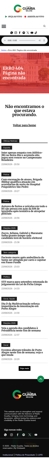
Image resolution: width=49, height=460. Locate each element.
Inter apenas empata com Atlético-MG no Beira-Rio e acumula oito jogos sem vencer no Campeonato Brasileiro (22, 156)
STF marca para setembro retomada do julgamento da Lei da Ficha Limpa (24, 283)
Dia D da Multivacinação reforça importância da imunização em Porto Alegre (20, 306)
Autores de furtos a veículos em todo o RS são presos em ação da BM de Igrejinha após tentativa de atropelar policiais (24, 210)
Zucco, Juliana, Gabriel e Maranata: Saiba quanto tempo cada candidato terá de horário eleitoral (22, 235)
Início (3, 50)
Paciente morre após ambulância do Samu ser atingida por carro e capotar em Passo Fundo (23, 260)
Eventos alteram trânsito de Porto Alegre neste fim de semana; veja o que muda (22, 352)
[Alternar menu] (3, 26)
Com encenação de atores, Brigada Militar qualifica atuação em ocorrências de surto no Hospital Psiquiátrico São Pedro (21, 183)
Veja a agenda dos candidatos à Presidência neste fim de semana (21, 329)
